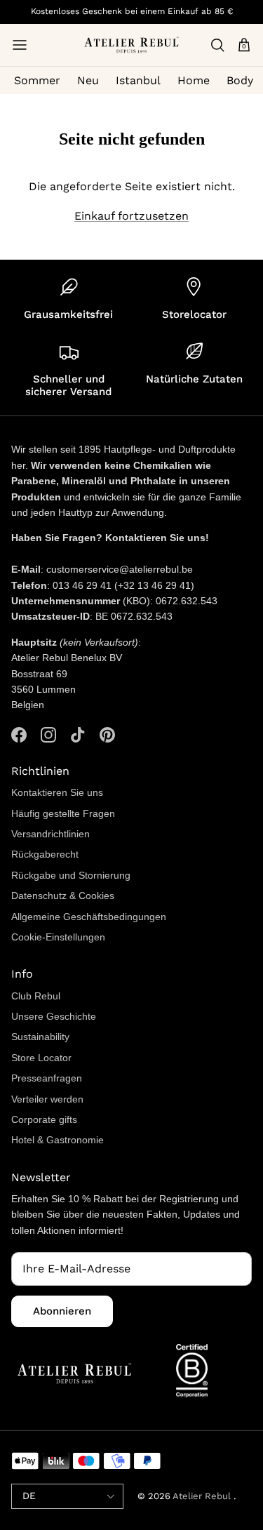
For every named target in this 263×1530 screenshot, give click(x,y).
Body (240, 80)
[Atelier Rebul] (131, 44)
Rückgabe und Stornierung (70, 875)
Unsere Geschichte (53, 1016)
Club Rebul (35, 996)
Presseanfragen (46, 1078)
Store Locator (41, 1057)
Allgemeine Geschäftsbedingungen (88, 916)
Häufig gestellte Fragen (63, 813)
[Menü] (19, 44)
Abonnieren (62, 1311)
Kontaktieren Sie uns (57, 792)
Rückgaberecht (45, 854)
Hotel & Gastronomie (57, 1139)
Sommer (37, 80)
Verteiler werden (47, 1099)
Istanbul (138, 80)
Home (193, 80)
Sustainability (40, 1036)
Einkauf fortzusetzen (131, 215)
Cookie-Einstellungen (58, 937)
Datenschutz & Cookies (62, 895)
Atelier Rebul (203, 1496)
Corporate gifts (44, 1119)
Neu (88, 80)
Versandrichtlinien (50, 833)
